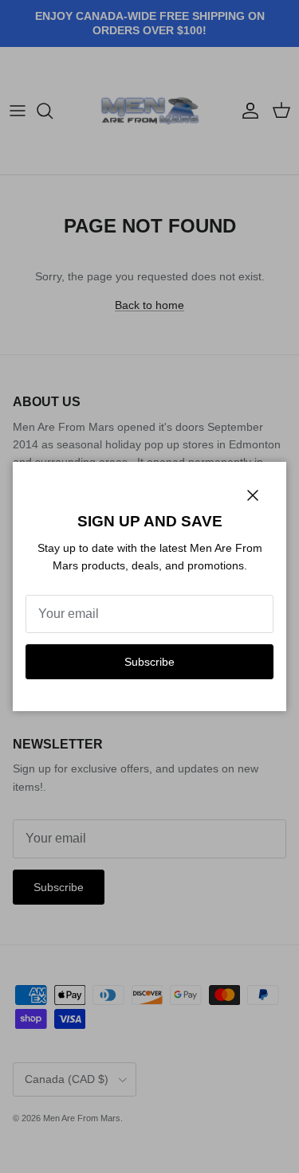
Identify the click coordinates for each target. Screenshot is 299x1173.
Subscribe (149, 661)
